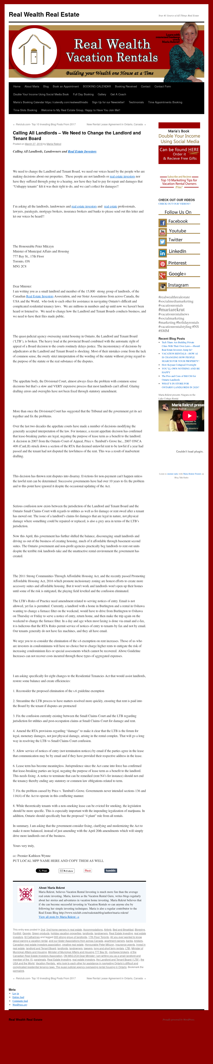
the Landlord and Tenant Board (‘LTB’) (117, 959)
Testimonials (136, 102)
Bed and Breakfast (123, 929)
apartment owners (114, 940)
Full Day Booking (83, 94)
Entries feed (18, 997)
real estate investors (122, 176)
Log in (15, 993)
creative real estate (73, 944)
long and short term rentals (109, 948)
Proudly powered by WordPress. (179, 1019)
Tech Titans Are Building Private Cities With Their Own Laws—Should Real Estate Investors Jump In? (181, 346)
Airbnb (107, 929)
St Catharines (32, 937)
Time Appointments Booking (165, 102)
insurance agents (125, 944)
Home (16, 86)
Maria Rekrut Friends (192, 473)
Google (26, 933)
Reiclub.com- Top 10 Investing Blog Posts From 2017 (44, 124)
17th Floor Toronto (98, 937)
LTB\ (127, 948)
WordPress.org (19, 1004)
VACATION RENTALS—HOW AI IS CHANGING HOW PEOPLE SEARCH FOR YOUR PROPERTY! (180, 357)
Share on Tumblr (110, 871)
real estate (110, 206)
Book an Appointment (66, 86)
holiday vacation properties (66, 933)
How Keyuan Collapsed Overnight (179, 364)
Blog (46, 86)
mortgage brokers (119, 952)
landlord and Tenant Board (41, 948)
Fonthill (17, 933)
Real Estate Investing (121, 933)
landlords (88, 933)
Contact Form (163, 86)
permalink (18, 970)
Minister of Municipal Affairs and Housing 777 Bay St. (78, 952)
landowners (101, 933)
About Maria (32, 86)
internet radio (172, 473)
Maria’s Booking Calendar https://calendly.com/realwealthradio (50, 102)
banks (129, 940)
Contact (145, 86)
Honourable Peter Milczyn (99, 944)
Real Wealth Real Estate (44, 14)
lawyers (88, 948)
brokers (138, 940)
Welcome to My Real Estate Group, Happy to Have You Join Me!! (80, 110)
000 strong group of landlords (70, 937)
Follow (69, 871)
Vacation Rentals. (46, 963)
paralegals (40, 959)
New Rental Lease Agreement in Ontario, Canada (116, 124)
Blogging (140, 929)
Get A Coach (118, 94)
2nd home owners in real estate (64, 929)
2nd (43, 929)
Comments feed (20, 1000)
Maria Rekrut (54, 143)
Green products (41, 933)
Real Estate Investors (82, 151)
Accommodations (93, 929)
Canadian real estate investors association (37, 944)
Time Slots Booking (25, 110)
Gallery (102, 94)
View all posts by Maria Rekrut (59, 917)
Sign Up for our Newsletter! (108, 102)
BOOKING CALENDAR (97, 86)
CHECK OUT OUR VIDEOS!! (175, 203)
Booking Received (126, 86)
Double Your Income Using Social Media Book (41, 94)
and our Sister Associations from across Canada (76, 940)
